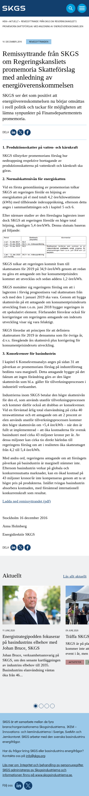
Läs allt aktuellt (75, 576)
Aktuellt (14, 21)
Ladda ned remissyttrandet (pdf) (26, 501)
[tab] (35, 706)
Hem (4, 21)
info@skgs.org (35, 755)
